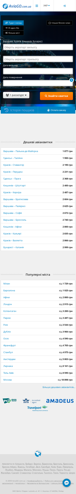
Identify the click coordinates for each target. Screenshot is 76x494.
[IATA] (31, 403)
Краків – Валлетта (12, 240)
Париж (7, 317)
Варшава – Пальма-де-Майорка (20, 151)
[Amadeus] (60, 403)
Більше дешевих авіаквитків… (59, 387)
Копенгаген (9, 311)
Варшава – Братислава (15, 199)
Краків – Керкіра (12, 192)
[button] (13, 22)
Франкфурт (9, 345)
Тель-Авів (8, 372)
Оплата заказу (58, 110)
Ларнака (8, 366)
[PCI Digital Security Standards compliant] (9, 402)
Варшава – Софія (12, 213)
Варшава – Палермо (14, 206)
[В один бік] (71, 80)
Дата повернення (12, 77)
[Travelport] (38, 410)
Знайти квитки (57, 96)
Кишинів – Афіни (12, 226)
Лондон (7, 304)
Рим (5, 324)
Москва (7, 379)
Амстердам (9, 359)
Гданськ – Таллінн (13, 158)
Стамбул (8, 352)
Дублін (7, 331)
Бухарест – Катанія (13, 247)
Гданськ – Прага (12, 178)
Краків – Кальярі (12, 233)
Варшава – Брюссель (14, 219)
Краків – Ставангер (13, 164)
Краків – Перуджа (12, 171)
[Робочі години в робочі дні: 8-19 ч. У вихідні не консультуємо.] (66, 483)
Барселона (9, 290)
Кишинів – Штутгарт (14, 185)
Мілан (6, 283)
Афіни (6, 297)
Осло (6, 338)
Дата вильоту (10, 65)
